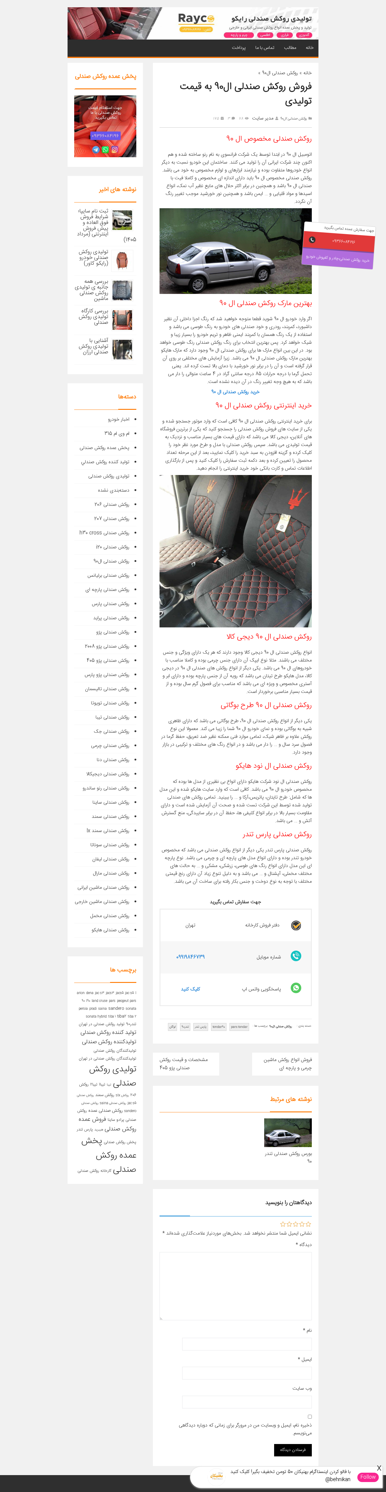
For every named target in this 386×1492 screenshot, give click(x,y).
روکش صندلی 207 (111, 519)
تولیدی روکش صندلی (108, 476)
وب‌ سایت (302, 1389)
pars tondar (239, 1027)
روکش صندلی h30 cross (104, 533)
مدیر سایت (263, 118)
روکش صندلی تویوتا (110, 703)
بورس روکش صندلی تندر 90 (288, 1158)
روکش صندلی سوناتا (109, 845)
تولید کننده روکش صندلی (108, 1033)
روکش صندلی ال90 (280, 73)
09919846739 (190, 957)
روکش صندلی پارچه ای (107, 590)
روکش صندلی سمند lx (108, 831)
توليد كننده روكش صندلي (105, 462)
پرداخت (239, 48)
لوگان (172, 1027)
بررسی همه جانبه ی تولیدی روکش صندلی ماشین (91, 290)
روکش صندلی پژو (112, 632)
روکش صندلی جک (111, 732)
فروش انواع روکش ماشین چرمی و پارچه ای (288, 1064)
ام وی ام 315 (116, 434)
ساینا (111, 1120)
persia (83, 1008)
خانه (310, 48)
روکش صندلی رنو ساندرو (106, 788)
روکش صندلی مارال (111, 873)
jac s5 (129, 993)
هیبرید (98, 1129)
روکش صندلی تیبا (112, 717)
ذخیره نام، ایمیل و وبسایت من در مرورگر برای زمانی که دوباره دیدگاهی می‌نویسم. (245, 1429)
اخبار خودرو (118, 420)
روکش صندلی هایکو (110, 930)
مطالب (290, 48)
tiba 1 (112, 1016)
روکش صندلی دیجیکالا (107, 774)
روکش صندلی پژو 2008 (107, 646)
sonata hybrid (96, 1016)
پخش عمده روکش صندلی (104, 448)
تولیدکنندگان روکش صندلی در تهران (107, 1058)
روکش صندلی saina (113, 1103)
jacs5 (120, 993)
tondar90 (219, 1027)
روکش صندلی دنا (113, 760)
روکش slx (122, 1095)
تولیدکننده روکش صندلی (109, 1042)
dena (89, 993)
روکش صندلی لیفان (110, 859)
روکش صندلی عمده (105, 1110)
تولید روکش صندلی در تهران (102, 1024)
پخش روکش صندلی (120, 1142)
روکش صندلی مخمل (109, 916)
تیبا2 (93, 1084)
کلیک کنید (190, 989)
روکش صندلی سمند (110, 817)
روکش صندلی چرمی (110, 746)
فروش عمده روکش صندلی (107, 1124)
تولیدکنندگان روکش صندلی (114, 1050)
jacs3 (110, 993)
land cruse (99, 1000)
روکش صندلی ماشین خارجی (102, 902)
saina (102, 1008)
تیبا (109, 1084)
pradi (93, 1008)
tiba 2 (132, 1016)
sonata (131, 1008)
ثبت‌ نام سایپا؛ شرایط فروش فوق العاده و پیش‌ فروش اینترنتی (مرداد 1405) (106, 225)
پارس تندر (201, 1027)
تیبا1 (102, 1084)
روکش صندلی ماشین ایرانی (103, 888)
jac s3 (99, 993)
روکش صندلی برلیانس (108, 576)
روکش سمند (104, 1095)
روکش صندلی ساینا (111, 803)
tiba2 (121, 1016)
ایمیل (305, 1360)
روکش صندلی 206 (111, 505)
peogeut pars (126, 1000)
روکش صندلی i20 (112, 547)
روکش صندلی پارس (110, 604)
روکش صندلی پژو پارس (107, 675)
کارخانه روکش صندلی (94, 1171)
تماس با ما (264, 48)
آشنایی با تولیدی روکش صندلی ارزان (93, 346)
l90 (88, 1000)
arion (81, 993)
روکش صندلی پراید (111, 618)
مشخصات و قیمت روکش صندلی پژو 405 (184, 1064)
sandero (116, 1008)
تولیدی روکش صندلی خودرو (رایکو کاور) (93, 257)
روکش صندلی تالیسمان (107, 689)
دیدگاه (304, 1245)
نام (307, 1331)
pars (112, 1000)
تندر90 (185, 1027)
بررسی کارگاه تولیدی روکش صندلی (93, 317)
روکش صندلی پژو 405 (108, 661)
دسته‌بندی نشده (113, 490)
